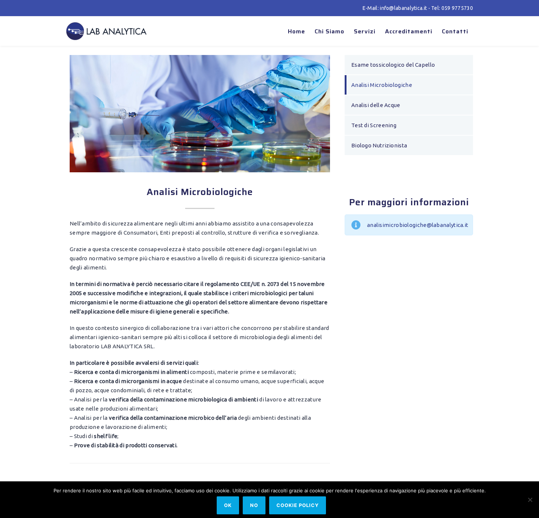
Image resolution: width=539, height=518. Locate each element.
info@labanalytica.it (403, 8)
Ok (228, 505)
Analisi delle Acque (375, 105)
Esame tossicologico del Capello (393, 65)
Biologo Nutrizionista (379, 145)
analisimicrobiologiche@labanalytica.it (417, 225)
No (254, 505)
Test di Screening (373, 125)
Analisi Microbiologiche (381, 85)
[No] (530, 499)
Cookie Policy (297, 505)
